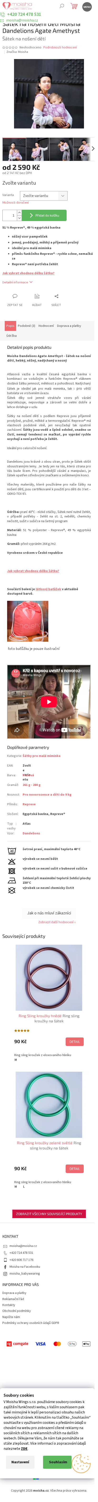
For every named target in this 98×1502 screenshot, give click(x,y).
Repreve (29, 804)
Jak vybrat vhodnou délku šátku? (28, 273)
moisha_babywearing (25, 1273)
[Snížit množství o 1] (19, 218)
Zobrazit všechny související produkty (49, 1214)
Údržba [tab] (11, 335)
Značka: (17, 52)
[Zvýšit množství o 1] (19, 212)
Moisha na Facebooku (25, 1266)
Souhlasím (58, 1462)
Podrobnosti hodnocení (60, 47)
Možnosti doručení (15, 203)
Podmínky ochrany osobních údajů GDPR (30, 1323)
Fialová (28, 775)
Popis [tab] (10, 326)
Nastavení (20, 1462)
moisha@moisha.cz (23, 1246)
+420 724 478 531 (21, 1252)
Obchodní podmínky (16, 1311)
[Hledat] (61, 6)
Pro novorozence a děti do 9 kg (47, 794)
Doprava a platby (14, 1293)
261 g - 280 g (31, 785)
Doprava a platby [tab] (69, 326)
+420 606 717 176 (21, 1260)
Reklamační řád (13, 1299)
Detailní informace (15, 282)
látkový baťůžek (48, 589)
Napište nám (11, 1317)
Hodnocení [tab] (46, 326)
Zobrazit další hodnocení (56, 922)
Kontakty (8, 1305)
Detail (74, 1042)
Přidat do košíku (47, 215)
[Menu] (86, 6)
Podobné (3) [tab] (26, 326)
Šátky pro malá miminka (41, 756)
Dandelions (31, 833)
